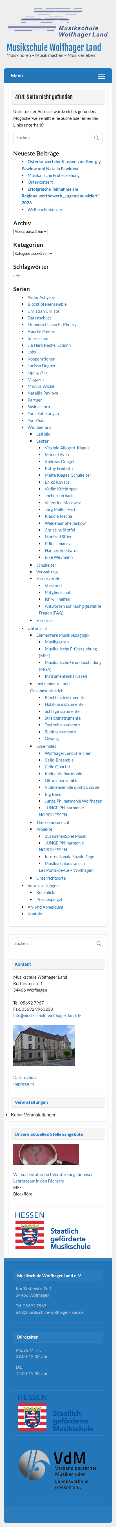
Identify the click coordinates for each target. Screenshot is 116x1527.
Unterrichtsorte (51, 877)
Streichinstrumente (63, 717)
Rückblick (45, 892)
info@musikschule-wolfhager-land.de (47, 1015)
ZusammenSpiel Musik (65, 836)
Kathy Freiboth (59, 468)
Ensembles (46, 746)
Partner (35, 399)
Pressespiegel (49, 899)
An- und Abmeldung (45, 906)
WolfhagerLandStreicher (68, 753)
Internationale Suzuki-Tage (69, 856)
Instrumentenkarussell (66, 676)
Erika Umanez (58, 543)
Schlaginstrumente (62, 711)
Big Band (53, 794)
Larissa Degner (42, 365)
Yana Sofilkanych (43, 413)
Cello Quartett (58, 766)
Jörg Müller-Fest (60, 509)
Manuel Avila (57, 454)
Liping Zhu (37, 372)
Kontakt (35, 913)
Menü (17, 75)
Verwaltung (47, 571)
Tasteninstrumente (62, 724)
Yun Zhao (36, 420)
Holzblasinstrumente (64, 704)
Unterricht (37, 628)
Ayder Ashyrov (41, 297)
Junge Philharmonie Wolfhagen (73, 800)
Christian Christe (43, 311)
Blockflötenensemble (47, 304)
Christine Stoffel (60, 529)
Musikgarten (57, 641)
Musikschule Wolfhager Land (53, 47)
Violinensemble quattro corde (72, 787)
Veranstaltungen (43, 885)
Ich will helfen (57, 599)
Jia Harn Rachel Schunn (49, 345)
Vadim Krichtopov (61, 488)
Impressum (38, 338)
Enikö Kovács (57, 482)
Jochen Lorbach (59, 495)
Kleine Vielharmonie (63, 773)
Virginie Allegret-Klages (67, 447)
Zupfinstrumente (60, 731)
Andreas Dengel (59, 461)
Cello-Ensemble (59, 759)
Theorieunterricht (53, 822)
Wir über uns (39, 427)
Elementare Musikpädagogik (63, 635)
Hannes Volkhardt (61, 550)
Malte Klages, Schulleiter (68, 475)
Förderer (44, 620)
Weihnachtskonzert (46, 209)
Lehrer (42, 440)
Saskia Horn (39, 406)
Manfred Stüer (58, 536)
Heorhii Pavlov (41, 331)
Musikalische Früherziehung (54, 175)
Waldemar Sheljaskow (65, 523)
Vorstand (53, 585)
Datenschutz (39, 317)
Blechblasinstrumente (65, 697)
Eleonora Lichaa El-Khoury (52, 324)
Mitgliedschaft (58, 592)
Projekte (44, 829)
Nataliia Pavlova (43, 392)
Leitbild (43, 433)
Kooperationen (41, 358)
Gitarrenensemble (62, 780)
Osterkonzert (40, 181)
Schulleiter (46, 564)
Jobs (32, 351)
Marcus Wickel (41, 386)
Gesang (52, 738)
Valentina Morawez (63, 502)
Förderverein (48, 578)
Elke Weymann (59, 557)
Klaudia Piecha (58, 516)
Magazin (36, 379)
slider (17, 275)
